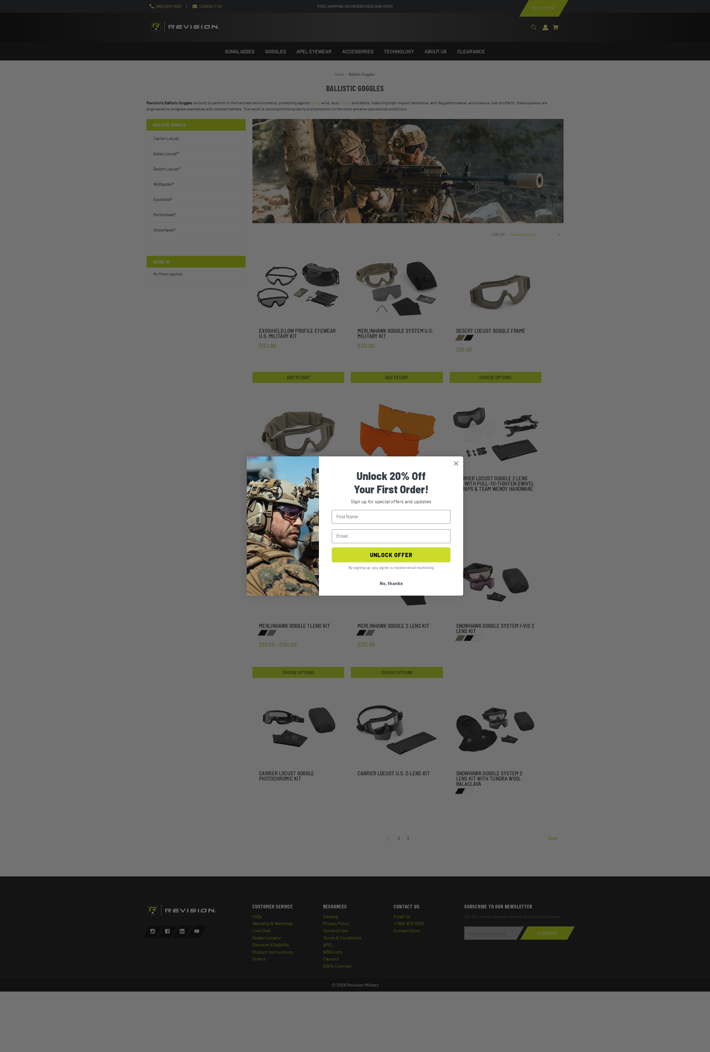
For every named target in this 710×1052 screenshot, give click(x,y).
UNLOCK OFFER (391, 555)
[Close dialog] (456, 463)
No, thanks (391, 583)
